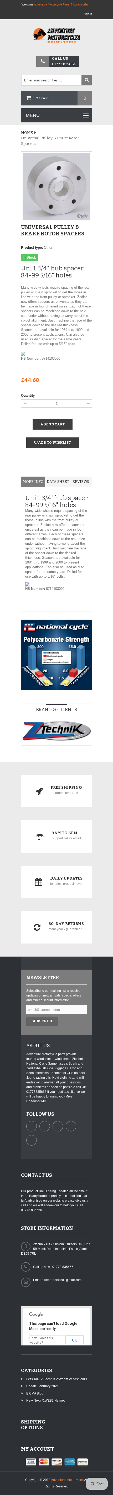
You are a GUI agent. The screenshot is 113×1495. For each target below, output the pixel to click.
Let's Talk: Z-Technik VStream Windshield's (56, 1379)
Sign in (88, 13)
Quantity (28, 396)
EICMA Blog (34, 1393)
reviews (81, 481)
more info (33, 481)
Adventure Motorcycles (67, 1480)
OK (74, 1340)
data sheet (58, 481)
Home (27, 132)
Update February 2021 (42, 1386)
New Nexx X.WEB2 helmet (45, 1400)
